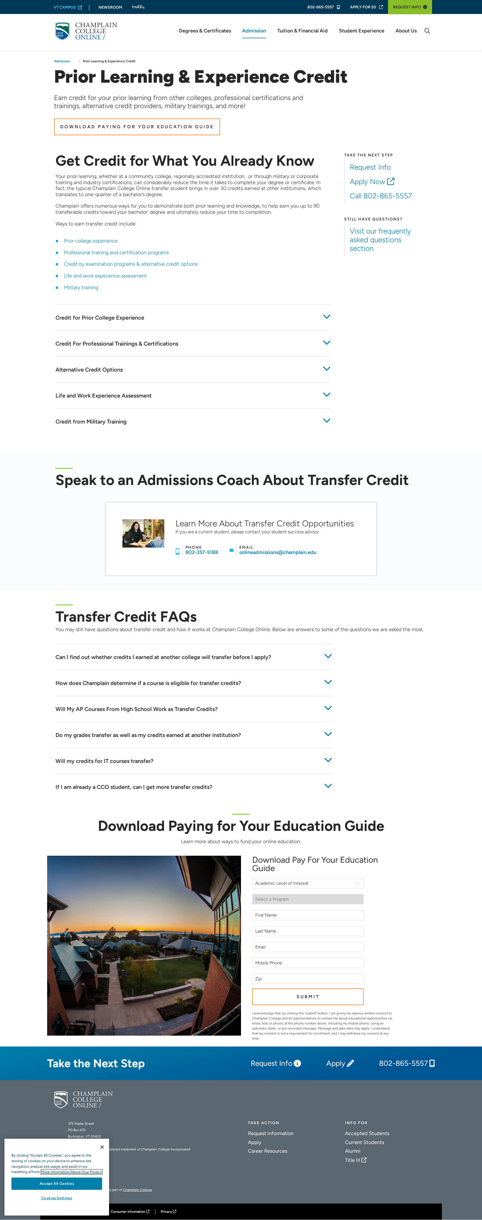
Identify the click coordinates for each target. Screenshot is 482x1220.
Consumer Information (128, 1212)
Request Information (270, 1133)
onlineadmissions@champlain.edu (277, 552)
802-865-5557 (321, 7)
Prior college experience (91, 241)
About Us (406, 31)
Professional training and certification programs (116, 252)
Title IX (352, 1160)
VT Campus (65, 7)
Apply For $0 (363, 7)
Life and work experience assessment (105, 276)
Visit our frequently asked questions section (380, 240)
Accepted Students (367, 1133)
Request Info (407, 7)
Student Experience (361, 31)
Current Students (364, 1142)
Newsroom (110, 7)
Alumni (352, 1151)
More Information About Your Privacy (71, 1172)
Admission (254, 31)
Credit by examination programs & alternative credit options (130, 264)
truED (138, 7)
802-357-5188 (201, 552)
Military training (81, 287)
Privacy (166, 1212)
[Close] (102, 1147)
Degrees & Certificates (205, 31)
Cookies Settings (56, 1198)
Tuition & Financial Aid (302, 31)
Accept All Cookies (57, 1183)
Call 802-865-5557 (381, 195)
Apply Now (367, 181)
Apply (335, 1063)
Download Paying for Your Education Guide (137, 126)
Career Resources (267, 1151)
